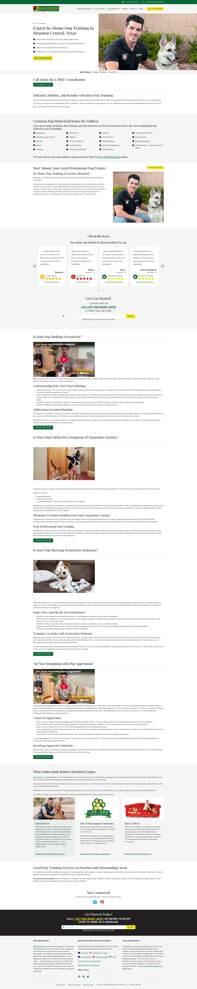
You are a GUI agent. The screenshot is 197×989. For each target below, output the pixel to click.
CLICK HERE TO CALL (43, 84)
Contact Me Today (155, 167)
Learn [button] (141, 9)
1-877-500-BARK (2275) (89, 919)
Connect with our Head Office (89, 961)
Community (112, 72)
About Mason (85, 72)
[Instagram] (102, 902)
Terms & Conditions (74, 984)
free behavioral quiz (110, 156)
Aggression (40, 133)
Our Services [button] (100, 9)
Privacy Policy (60, 984)
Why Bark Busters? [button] (84, 9)
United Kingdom (101, 957)
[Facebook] (95, 902)
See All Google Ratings (52, 282)
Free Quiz (133, 9)
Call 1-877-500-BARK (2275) (98, 307)
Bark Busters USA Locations (89, 965)
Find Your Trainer (155, 9)
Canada (95, 953)
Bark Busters (38, 777)
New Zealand (86, 957)
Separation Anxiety (142, 141)
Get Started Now (43, 58)
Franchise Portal (88, 984)
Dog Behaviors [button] (113, 9)
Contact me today (43, 427)
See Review (44, 264)
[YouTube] (87, 976)
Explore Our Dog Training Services (50, 854)
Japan (105, 953)
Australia (84, 953)
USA (114, 957)
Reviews (125, 9)
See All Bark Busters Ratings (114, 282)
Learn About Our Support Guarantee (95, 854)
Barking (39, 141)
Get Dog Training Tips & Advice (138, 854)
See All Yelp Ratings (83, 282)
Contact (95, 72)
